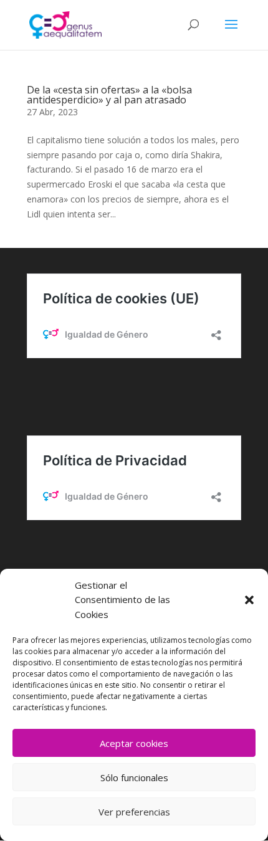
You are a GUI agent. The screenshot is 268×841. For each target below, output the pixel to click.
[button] (249, 600)
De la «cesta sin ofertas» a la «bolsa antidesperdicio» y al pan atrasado (109, 95)
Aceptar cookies (134, 743)
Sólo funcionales (134, 777)
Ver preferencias (134, 811)
